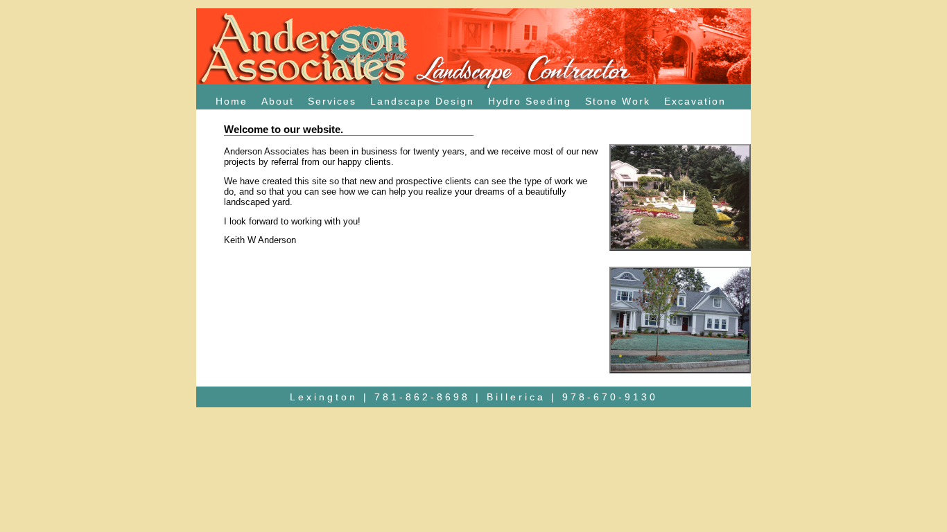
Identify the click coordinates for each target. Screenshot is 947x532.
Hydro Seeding (529, 101)
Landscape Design (422, 101)
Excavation (695, 101)
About (277, 101)
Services (332, 101)
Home (231, 101)
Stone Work (617, 101)
